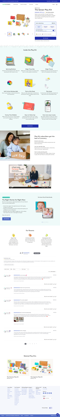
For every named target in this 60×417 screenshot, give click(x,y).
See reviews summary (50, 12)
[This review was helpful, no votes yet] (53, 284)
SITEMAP (31, 415)
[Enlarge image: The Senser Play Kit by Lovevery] (18, 19)
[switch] (45, 31)
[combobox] (16, 269)
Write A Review (37, 253)
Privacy (3, 415)
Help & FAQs (49, 1)
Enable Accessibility (54, 1)
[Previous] (5, 34)
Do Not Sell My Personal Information (12, 415)
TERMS (22, 415)
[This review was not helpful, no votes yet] (55, 284)
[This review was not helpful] (55, 327)
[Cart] (56, 4)
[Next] (33, 34)
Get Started (45, 38)
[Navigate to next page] (37, 343)
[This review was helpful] (53, 327)
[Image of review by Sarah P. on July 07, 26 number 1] (16, 319)
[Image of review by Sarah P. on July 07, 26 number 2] (21, 319)
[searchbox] (7, 269)
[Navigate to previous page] (23, 343)
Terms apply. (16, 1)
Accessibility (26, 415)
